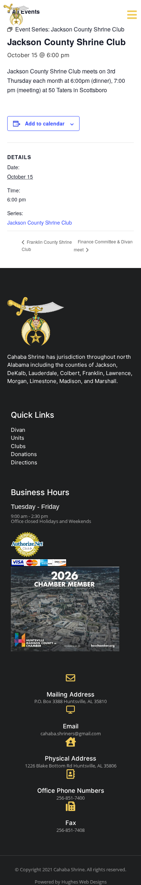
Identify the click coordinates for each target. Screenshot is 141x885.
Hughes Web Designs (84, 881)
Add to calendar (44, 123)
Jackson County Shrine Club (39, 222)
